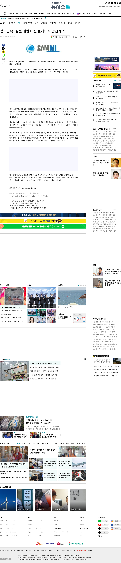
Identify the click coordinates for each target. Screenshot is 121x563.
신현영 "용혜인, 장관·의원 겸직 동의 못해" (20, 436)
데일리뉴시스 (39, 532)
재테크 (70, 23)
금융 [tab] (115, 80)
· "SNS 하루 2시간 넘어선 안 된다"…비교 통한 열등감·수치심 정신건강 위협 (107, 366)
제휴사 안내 (20, 550)
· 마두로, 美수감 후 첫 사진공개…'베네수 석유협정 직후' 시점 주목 (107, 373)
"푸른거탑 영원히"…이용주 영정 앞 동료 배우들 (44, 371)
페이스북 (117, 525)
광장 (83, 13)
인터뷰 (29, 528)
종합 (18, 443)
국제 (21, 13)
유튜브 (104, 525)
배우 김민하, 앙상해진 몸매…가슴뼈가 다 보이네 (44, 367)
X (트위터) (104, 528)
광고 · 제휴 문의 (11, 550)
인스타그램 (117, 528)
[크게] (84, 37)
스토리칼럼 (39, 521)
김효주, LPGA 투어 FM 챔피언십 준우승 (12, 321)
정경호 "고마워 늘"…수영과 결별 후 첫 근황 (43, 363)
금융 (30, 13)
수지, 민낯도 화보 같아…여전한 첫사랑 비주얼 (43, 375)
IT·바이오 (42, 13)
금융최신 (12, 23)
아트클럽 (30, 524)
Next (59, 435)
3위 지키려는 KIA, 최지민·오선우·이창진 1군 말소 (64, 475)
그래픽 (55, 524)
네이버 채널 (104, 521)
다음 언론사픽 (117, 521)
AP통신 (81, 521)
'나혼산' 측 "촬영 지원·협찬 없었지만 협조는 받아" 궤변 (43, 451)
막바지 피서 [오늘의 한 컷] (65, 307)
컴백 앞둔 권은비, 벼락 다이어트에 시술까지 (43, 379)
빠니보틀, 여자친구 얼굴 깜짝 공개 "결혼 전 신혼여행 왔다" (13, 465)
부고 (34, 536)
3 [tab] (83, 285)
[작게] (81, 37)
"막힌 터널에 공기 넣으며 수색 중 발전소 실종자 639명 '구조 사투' (39, 421)
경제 (26, 13)
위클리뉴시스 (117, 6)
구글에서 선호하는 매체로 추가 (61, 37)
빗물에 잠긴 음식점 (6, 314)
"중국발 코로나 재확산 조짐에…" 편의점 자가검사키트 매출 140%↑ (50, 463)
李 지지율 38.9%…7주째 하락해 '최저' (64, 318)
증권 (19, 23)
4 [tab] (85, 285)
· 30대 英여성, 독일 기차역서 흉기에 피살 (105, 369)
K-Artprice (102, 6)
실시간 (11, 13)
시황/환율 (53, 23)
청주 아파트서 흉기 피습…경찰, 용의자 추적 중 (13, 477)
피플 (94, 265)
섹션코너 (30, 532)
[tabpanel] (72, 299)
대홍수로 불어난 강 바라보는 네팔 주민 (11, 311)
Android (82, 532)
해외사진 (64, 521)
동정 (40, 536)
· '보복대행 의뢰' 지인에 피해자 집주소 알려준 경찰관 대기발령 (107, 376)
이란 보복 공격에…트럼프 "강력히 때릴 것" (49, 436)
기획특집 (38, 528)
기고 (37, 524)
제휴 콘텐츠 (103, 13)
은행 (36, 23)
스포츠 (69, 13)
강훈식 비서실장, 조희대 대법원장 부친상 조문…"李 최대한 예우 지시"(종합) (49, 475)
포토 (88, 13)
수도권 (53, 13)
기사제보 (50, 550)
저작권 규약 (36, 550)
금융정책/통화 (27, 23)
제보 (110, 13)
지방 (58, 13)
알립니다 (90, 550)
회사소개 (2, 550)
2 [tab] (81, 285)
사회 (48, 13)
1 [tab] (78, 285)
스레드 (104, 532)
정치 (17, 13)
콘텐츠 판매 (28, 550)
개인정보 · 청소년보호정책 (68, 550)
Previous (1, 435)
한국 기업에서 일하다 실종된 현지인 (11, 307)
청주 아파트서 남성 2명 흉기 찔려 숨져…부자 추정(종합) (13, 472)
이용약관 (56, 550)
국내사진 (56, 521)
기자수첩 (96, 156)
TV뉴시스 (95, 13)
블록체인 (77, 23)
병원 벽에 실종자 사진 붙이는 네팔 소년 (11, 318)
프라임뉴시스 (109, 6)
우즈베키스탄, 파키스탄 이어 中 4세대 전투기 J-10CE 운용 (65, 463)
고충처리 (43, 550)
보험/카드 (44, 23)
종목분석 (62, 23)
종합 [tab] (120, 80)
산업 (35, 13)
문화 (63, 13)
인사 (29, 536)
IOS (81, 535)
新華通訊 (82, 524)
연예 (74, 13)
